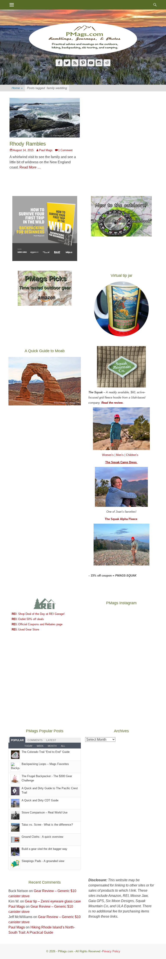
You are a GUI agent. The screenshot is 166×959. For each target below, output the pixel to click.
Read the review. (112, 402)
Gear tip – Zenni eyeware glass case (53, 901)
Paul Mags (46, 150)
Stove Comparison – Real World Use (44, 812)
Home (17, 88)
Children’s (132, 455)
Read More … (30, 167)
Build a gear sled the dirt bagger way (44, 848)
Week (40, 746)
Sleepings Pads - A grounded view (43, 861)
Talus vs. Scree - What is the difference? (47, 824)
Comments (35, 740)
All (63, 746)
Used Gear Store (25, 629)
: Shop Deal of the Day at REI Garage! (38, 614)
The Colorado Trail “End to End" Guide (46, 751)
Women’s (108, 455)
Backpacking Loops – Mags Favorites (45, 764)
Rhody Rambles (28, 144)
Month (52, 746)
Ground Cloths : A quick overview (42, 836)
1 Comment (65, 150)
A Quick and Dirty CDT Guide (40, 800)
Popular (17, 740)
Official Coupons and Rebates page (37, 624)
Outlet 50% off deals (28, 619)
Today (28, 746)
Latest (51, 740)
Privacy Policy (111, 951)
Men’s (120, 455)
